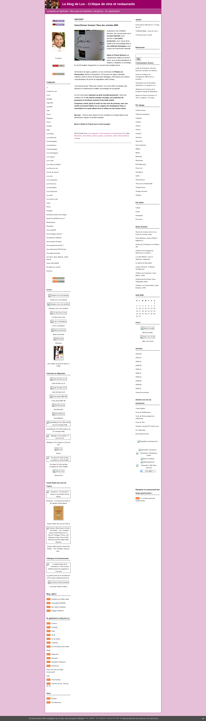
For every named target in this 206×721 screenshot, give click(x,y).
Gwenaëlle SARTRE (58, 603)
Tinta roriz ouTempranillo (144, 183)
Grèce (48, 122)
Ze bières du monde (53, 267)
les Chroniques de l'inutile (60, 646)
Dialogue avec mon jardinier (58, 308)
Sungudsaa (140, 83)
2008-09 (138, 381)
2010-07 (138, 357)
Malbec (138, 149)
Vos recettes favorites (53, 241)
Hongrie (49, 126)
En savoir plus (152, 718)
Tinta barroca (140, 180)
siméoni (95, 136)
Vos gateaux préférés (53, 237)
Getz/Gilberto (58, 418)
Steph (138, 95)
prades (100, 136)
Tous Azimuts (55, 680)
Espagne (49, 118)
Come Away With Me (58, 401)
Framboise (139, 215)
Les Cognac (50, 157)
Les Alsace (50, 133)
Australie (49, 106)
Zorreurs (49, 271)
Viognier (138, 195)
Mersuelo (139, 156)
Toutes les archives (142, 392)
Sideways (58, 343)
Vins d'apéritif (51, 230)
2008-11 (138, 373)
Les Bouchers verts (58, 317)
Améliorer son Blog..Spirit (60, 599)
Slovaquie (49, 226)
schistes (77, 138)
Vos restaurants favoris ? (55, 245)
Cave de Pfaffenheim (143, 412)
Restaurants (50, 222)
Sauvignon (139, 172)
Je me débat (55, 639)
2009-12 (138, 361)
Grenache (139, 141)
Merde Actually (148, 332)
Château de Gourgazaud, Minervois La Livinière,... (145, 77)
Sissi (48, 676)
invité (137, 68)
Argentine (49, 103)
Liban (48, 203)
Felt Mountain (58, 409)
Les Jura (49, 176)
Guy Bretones (56, 702)
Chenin (138, 129)
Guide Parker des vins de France (58, 524)
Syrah (138, 176)
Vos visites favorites (53, 253)
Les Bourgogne (51, 149)
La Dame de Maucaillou (144, 263)
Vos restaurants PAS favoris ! (56, 249)
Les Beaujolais (51, 141)
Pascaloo (54, 658)
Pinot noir (139, 168)
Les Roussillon (51, 187)
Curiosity (54, 627)
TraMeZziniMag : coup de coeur (147, 31)
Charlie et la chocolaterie (58, 300)
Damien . (54, 698)
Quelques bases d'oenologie (56, 214)
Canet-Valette (140, 408)
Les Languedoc (51, 180)
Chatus (138, 126)
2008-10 (138, 377)
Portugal (49, 211)
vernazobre (108, 136)
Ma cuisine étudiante (58, 607)
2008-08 (138, 384)
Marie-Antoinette (58, 334)
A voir (48, 95)
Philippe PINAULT (57, 611)
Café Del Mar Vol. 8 (58, 383)
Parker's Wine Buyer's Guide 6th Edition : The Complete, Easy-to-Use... (58, 549)
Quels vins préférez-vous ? (55, 218)
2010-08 (138, 354)
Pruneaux (139, 219)
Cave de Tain (140, 422)
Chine (48, 114)
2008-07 (138, 388)
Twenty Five (58, 475)
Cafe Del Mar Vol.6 (58, 392)
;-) (47, 87)
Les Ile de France (52, 172)
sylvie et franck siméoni (121, 136)
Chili (47, 110)
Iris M (53, 635)
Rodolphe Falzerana (58, 662)
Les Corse (50, 160)
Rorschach (55, 666)
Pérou (48, 207)
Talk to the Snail (147, 341)
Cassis (138, 208)
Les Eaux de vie (52, 168)
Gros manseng (141, 145)
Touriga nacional (141, 191)
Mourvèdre (139, 160)
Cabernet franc (141, 110)
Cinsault (138, 133)
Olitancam (54, 654)
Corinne (54, 623)
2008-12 (138, 369)
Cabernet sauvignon (143, 114)
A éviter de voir (51, 91)
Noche (58, 453)
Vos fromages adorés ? (54, 234)
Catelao (138, 122)
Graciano (139, 137)
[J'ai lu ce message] (203, 718)
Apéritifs (49, 99)
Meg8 (48, 650)
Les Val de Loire (52, 199)
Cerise (138, 211)
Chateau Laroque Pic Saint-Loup (147, 426)
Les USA (49, 195)
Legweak (54, 642)
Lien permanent (105, 133)
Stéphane (139, 89)
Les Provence (51, 184)
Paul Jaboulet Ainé (142, 434)
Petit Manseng (141, 164)
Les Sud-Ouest (51, 191)
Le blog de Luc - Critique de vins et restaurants (98, 4)
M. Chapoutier (140, 430)
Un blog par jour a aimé (144, 35)
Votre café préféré (52, 263)
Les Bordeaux (51, 145)
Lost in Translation (58, 326)
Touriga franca (141, 187)
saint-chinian (87, 136)
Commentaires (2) (118, 133)
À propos (58, 58)
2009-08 (138, 365)
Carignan (139, 118)
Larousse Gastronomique (58, 586)
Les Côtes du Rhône (53, 164)
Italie (48, 130)
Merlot (138, 153)
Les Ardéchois (51, 137)
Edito (53, 631)
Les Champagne (52, 153)
